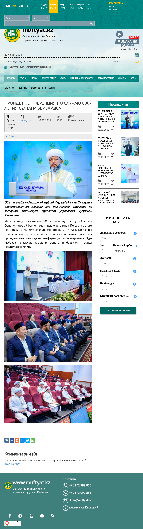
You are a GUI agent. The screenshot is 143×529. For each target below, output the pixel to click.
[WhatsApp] (33, 440)
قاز (26, 5)
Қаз (8, 5)
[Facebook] (12, 440)
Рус (14, 5)
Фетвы (34, 78)
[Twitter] (27, 440)
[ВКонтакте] (6, 440)
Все (133, 78)
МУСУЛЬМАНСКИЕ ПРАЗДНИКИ (29, 67)
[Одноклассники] (17, 440)
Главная (9, 87)
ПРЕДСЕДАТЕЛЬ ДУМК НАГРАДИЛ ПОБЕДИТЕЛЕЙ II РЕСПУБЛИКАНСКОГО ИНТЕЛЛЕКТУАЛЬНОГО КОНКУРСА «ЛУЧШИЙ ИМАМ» (109, 120)
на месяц (113, 9)
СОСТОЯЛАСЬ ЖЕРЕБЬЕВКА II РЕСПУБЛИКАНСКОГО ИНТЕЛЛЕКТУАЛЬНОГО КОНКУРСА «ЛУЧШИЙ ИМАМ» (109, 146)
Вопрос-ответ (49, 78)
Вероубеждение (106, 78)
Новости (11, 78)
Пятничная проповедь (81, 78)
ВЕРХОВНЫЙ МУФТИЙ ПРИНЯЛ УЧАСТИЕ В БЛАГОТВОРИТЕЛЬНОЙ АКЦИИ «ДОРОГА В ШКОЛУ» (109, 199)
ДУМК (121, 78)
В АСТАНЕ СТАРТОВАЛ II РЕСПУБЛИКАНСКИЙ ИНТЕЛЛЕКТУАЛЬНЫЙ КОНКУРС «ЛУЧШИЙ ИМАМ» (108, 173)
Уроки (63, 78)
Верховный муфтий (43, 87)
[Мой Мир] (22, 440)
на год (112, 6)
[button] (127, 31)
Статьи (23, 78)
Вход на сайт (12, 463)
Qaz (21, 5)
